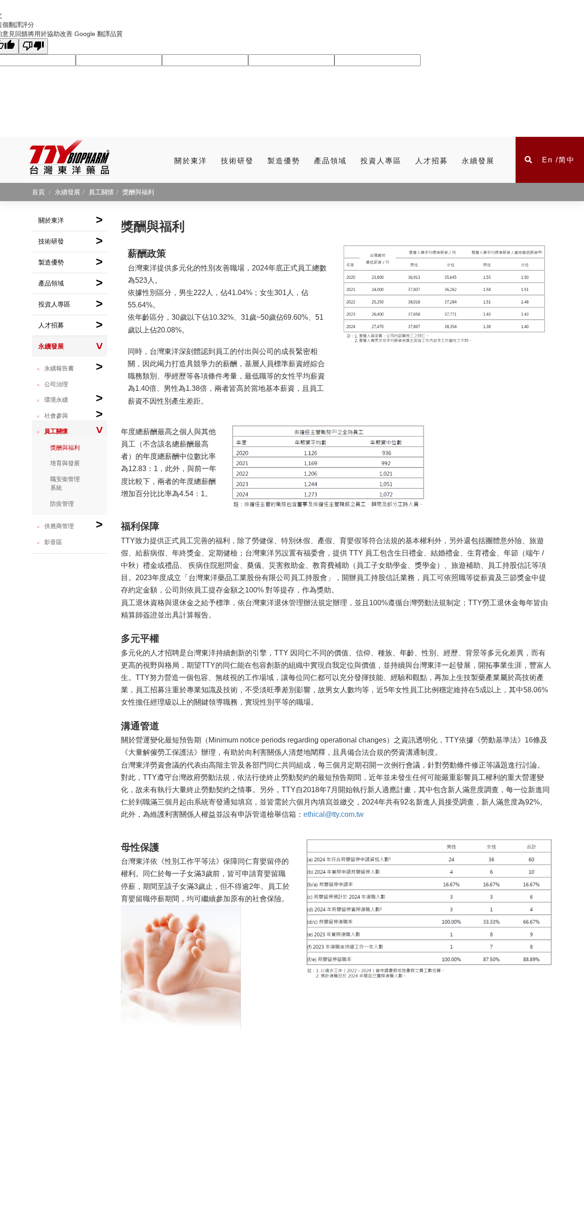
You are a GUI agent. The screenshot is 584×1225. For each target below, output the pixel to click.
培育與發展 (65, 463)
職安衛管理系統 (65, 484)
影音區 (53, 542)
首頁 (38, 192)
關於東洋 (190, 161)
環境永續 (73, 398)
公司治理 (56, 384)
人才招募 (431, 161)
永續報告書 (73, 366)
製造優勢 (283, 161)
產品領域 (330, 161)
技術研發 (237, 161)
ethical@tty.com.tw (333, 814)
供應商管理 (73, 524)
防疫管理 (62, 503)
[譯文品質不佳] (33, 46)
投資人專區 (381, 161)
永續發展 (478, 161)
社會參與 (73, 413)
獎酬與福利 (65, 447)
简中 (566, 160)
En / (550, 160)
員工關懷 (75, 430)
